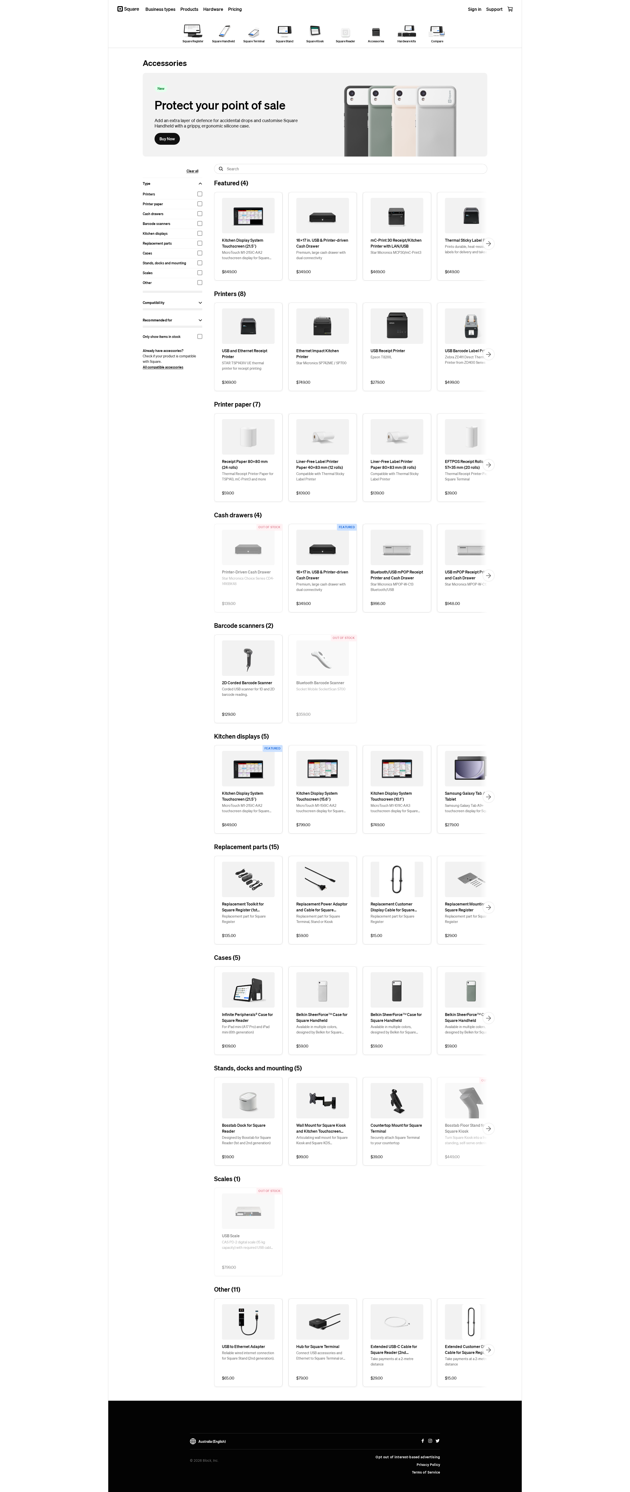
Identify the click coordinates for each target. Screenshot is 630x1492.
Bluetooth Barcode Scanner (320, 682)
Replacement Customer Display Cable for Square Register (392, 907)
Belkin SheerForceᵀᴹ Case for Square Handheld (321, 1017)
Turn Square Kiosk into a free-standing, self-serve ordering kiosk (471, 1140)
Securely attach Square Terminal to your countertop (395, 1140)
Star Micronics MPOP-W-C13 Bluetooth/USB (392, 587)
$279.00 (378, 382)
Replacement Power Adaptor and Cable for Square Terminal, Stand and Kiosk (321, 907)
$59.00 (228, 492)
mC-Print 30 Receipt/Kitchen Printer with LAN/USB (396, 243)
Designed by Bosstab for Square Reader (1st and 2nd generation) (246, 1140)
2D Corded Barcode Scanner (247, 682)
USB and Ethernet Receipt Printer (244, 353)
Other (147, 282)
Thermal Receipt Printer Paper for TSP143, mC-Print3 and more (247, 476)
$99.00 (302, 1156)
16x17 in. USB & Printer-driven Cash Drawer (322, 243)
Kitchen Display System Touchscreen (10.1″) (391, 796)
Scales (148, 272)
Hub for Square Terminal (317, 1346)
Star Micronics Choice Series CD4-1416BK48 (248, 581)
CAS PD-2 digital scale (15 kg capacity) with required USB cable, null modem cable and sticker (247, 1245)
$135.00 (229, 935)
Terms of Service (426, 1472)
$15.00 (376, 935)
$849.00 (229, 271)
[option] (172, 194)
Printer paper (153, 204)
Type (147, 183)
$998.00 (378, 603)
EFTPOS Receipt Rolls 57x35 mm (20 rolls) (464, 464)
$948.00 (452, 603)
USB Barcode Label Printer (468, 350)
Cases (147, 253)
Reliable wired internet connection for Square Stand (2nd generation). (248, 1355)
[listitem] (248, 236)
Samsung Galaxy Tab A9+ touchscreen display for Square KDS (468, 808)
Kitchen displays (155, 233)
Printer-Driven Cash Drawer (246, 571)
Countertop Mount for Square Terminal (396, 1128)
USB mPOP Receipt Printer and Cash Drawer (468, 574)
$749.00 (303, 382)
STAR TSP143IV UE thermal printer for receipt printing (243, 365)
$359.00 (303, 714)
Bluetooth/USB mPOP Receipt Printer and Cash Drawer (397, 574)
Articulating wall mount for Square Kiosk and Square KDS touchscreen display (322, 1140)
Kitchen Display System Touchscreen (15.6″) (317, 796)
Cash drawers (153, 213)
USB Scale (231, 1235)
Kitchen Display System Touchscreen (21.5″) (242, 243)
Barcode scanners (156, 223)
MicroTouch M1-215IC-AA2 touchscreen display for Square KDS (245, 255)
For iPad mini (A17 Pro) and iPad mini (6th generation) (245, 1029)
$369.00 (229, 382)
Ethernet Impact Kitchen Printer (317, 353)
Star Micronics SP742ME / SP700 (321, 363)
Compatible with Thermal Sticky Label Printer (320, 476)
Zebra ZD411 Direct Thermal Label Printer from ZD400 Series (470, 360)
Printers (149, 194)
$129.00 (229, 714)
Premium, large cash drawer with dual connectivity (321, 255)
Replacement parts (157, 243)
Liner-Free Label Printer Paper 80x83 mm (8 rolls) (393, 464)
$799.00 (303, 824)
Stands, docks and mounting (164, 263)
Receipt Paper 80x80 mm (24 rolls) (245, 464)
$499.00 (452, 382)
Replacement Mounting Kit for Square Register (471, 906)
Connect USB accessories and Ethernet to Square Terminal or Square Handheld (319, 1355)
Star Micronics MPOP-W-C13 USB (470, 584)
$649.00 (452, 271)
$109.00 (303, 492)
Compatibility (153, 302)
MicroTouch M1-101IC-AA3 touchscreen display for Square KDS (394, 808)
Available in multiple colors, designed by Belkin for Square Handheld (319, 1029)
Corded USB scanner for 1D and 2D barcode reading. (248, 692)
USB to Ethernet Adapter (243, 1346)
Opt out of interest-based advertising (408, 1457)
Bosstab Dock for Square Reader (244, 1128)
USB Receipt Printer (388, 350)
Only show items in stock (162, 336)
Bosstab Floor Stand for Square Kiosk (465, 1128)
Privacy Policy (428, 1465)
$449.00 (452, 1156)
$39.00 (451, 492)
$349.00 (303, 271)
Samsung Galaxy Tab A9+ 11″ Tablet (470, 796)
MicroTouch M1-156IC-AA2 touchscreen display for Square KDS (320, 808)
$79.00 (302, 1378)
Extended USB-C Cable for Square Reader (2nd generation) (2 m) (394, 1349)
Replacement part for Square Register (244, 919)
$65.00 (228, 1378)
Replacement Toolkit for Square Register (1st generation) (243, 907)
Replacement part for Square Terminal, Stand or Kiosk (318, 919)
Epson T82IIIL (381, 357)
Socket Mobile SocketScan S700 (321, 689)
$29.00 (451, 935)
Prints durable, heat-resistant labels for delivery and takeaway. (469, 249)
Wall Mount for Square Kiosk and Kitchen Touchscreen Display (321, 1128)
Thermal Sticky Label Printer (470, 240)
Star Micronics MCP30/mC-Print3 (396, 252)
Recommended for (157, 320)
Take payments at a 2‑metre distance (392, 1361)
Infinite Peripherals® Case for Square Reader (247, 1017)
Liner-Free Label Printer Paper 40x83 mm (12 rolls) (319, 464)
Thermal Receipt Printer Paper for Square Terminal (470, 476)
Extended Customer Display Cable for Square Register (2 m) (469, 1349)
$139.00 (377, 492)
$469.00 (378, 271)
